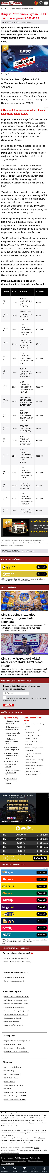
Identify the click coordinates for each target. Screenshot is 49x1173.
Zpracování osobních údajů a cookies (14, 1161)
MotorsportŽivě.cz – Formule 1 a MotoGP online (12, 756)
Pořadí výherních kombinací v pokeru (16, 1000)
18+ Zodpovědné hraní (35, 1161)
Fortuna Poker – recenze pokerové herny (17, 962)
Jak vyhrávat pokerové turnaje (14, 1007)
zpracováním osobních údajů (25, 698)
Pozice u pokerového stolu (13, 1018)
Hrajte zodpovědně (5, 540)
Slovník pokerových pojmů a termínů (16, 1014)
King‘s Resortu (38, 192)
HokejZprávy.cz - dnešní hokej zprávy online (11, 741)
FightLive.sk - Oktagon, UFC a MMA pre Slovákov (12, 772)
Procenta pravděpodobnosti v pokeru (16, 1004)
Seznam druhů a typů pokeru (13, 1025)
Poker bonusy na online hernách (14, 1048)
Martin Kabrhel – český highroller (15, 1099)
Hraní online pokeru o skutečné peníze (16, 1051)
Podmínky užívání (35, 1158)
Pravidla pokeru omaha (12, 1022)
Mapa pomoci (24, 1150)
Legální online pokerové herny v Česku (17, 1041)
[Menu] (46, 3)
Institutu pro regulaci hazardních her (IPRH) (21, 1120)
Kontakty (10, 1158)
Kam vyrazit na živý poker (12, 1067)
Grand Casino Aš (9, 1081)
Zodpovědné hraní (19, 1123)
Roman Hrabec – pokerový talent (15, 1092)
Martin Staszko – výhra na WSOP (15, 1096)
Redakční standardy (21, 1158)
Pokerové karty (9, 1071)
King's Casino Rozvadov (12, 1074)
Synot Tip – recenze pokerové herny (16, 958)
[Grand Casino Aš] (18, 823)
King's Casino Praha (11, 1078)
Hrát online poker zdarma (12, 1044)
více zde (24, 545)
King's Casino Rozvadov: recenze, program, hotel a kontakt (18, 618)
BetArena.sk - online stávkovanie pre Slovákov (12, 764)
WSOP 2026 (8, 1089)
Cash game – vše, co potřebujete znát (16, 1011)
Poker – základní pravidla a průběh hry (16, 996)
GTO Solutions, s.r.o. (7, 1164)
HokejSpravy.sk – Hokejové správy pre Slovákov (12, 781)
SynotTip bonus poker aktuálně (14, 977)
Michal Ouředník (28, 22)
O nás (3, 1158)
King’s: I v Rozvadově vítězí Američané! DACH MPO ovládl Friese (22, 662)
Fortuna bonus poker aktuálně (14, 981)
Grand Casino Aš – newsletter (14, 1085)
